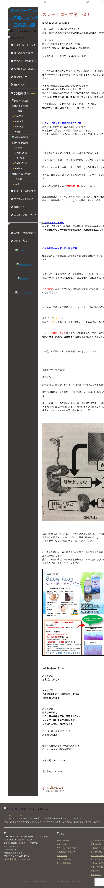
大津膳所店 (96, 875)
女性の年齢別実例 (20, 142)
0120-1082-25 (16, 846)
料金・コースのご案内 (25, 191)
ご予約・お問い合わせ (25, 233)
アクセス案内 (20, 240)
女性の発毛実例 (64, 863)
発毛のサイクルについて (26, 61)
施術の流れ (19, 84)
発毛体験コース (21, 76)
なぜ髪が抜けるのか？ (25, 45)
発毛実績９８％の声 (23, 199)
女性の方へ (19, 207)
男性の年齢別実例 (20, 106)
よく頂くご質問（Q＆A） (26, 214)
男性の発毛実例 (64, 859)
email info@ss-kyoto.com (17, 859)
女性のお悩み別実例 (21, 174)
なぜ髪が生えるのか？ (25, 69)
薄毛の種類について (23, 53)
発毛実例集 (62, 856)
